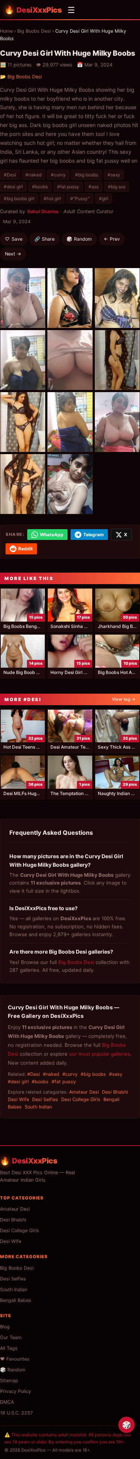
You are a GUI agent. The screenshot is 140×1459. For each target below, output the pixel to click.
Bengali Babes (15, 1300)
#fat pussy (68, 186)
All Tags (9, 1348)
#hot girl (52, 198)
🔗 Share (44, 239)
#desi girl (13, 186)
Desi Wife (18, 1099)
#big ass (116, 186)
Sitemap (9, 1380)
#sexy (114, 175)
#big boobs (86, 175)
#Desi (10, 175)
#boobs (40, 186)
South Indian (38, 1107)
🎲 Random (79, 239)
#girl (103, 198)
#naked (33, 175)
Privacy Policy (15, 1391)
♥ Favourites (14, 1359)
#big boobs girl (19, 198)
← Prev (112, 239)
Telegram (93, 534)
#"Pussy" (80, 198)
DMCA (7, 1402)
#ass (93, 186)
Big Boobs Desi (34, 31)
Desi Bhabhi (115, 1092)
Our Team (11, 1337)
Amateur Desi (84, 1092)
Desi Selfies (45, 1099)
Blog (5, 1326)
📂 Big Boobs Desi (21, 76)
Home (6, 31)
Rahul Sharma (42, 211)
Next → (13, 254)
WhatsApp (51, 534)
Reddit (25, 548)
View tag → (124, 699)
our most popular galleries (99, 1054)
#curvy (58, 175)
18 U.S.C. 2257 (16, 1413)
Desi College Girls (80, 1099)
